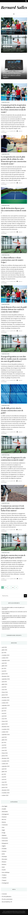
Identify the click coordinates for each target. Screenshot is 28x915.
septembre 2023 (6, 705)
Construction (6, 28)
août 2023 (4, 708)
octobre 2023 (5, 702)
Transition (4, 877)
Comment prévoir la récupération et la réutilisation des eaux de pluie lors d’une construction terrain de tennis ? (13, 108)
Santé (5, 69)
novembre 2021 (5, 761)
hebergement (5, 843)
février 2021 (4, 784)
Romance (4, 861)
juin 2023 (4, 710)
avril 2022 (4, 747)
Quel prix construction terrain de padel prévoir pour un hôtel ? (13, 556)
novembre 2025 (5, 655)
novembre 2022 (5, 729)
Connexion (4, 893)
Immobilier (4, 848)
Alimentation (5, 811)
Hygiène (4, 846)
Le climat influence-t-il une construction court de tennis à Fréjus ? (12, 259)
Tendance (4, 875)
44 (13, 587)
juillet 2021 (4, 771)
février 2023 (5, 721)
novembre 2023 (5, 700)
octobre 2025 (5, 657)
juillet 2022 (4, 739)
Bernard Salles (14, 7)
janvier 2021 (4, 787)
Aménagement (5, 814)
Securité (4, 869)
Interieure (4, 851)
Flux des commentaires (7, 899)
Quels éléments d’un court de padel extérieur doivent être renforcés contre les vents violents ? (14, 309)
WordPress (23, 912)
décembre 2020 (5, 790)
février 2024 (5, 692)
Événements (5, 838)
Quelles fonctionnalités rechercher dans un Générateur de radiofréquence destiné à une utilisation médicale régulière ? (14, 617)
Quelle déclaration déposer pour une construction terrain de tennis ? (13, 210)
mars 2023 (4, 718)
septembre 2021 (5, 766)
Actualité (4, 809)
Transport (4, 880)
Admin (3, 131)
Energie (3, 832)
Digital (3, 830)
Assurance (4, 816)
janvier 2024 (5, 694)
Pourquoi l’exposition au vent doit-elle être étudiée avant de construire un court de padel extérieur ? (14, 358)
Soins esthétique (5, 872)
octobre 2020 (5, 795)
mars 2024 (4, 689)
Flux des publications (6, 896)
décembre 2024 (5, 676)
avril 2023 (4, 716)
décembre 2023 (5, 697)
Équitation (4, 835)
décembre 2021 (5, 758)
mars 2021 (4, 782)
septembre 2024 (6, 679)
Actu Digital (4, 806)
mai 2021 (4, 776)
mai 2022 (4, 745)
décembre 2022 (5, 726)
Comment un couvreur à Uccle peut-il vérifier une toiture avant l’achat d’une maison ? (12, 508)
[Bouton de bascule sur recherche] (26, 1)
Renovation (4, 859)
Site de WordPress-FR (7, 901)
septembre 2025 (6, 660)
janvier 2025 (5, 673)
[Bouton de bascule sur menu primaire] (14, 14)
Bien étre (4, 819)
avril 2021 (4, 779)
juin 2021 (4, 774)
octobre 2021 (5, 763)
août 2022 (4, 737)
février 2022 (5, 753)
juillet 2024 (4, 684)
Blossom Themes (12, 912)
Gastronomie (5, 840)
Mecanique (4, 856)
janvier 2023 (5, 724)
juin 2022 (4, 742)
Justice (3, 853)
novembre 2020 (5, 792)
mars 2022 (4, 750)
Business (4, 822)
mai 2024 (4, 687)
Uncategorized (5, 883)
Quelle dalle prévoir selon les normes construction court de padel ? (12, 410)
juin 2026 (4, 652)
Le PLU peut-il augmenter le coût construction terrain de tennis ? (13, 458)
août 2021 (4, 769)
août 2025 (4, 663)
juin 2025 (4, 668)
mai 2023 (4, 713)
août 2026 (4, 647)
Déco (3, 827)
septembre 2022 (6, 734)
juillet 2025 (4, 665)
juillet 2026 (4, 650)
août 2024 (4, 681)
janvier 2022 (5, 755)
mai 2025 (4, 671)
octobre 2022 (5, 732)
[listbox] (14, 48)
